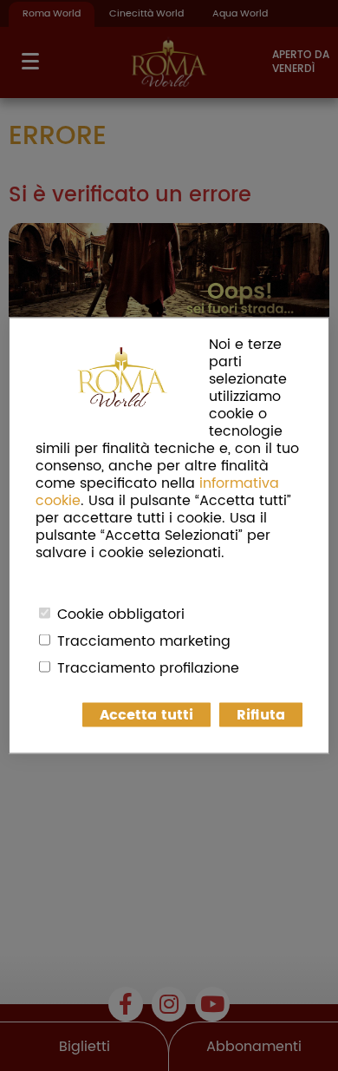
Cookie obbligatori (121, 614)
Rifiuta (261, 715)
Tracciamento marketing (144, 641)
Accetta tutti (146, 715)
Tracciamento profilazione (148, 668)
